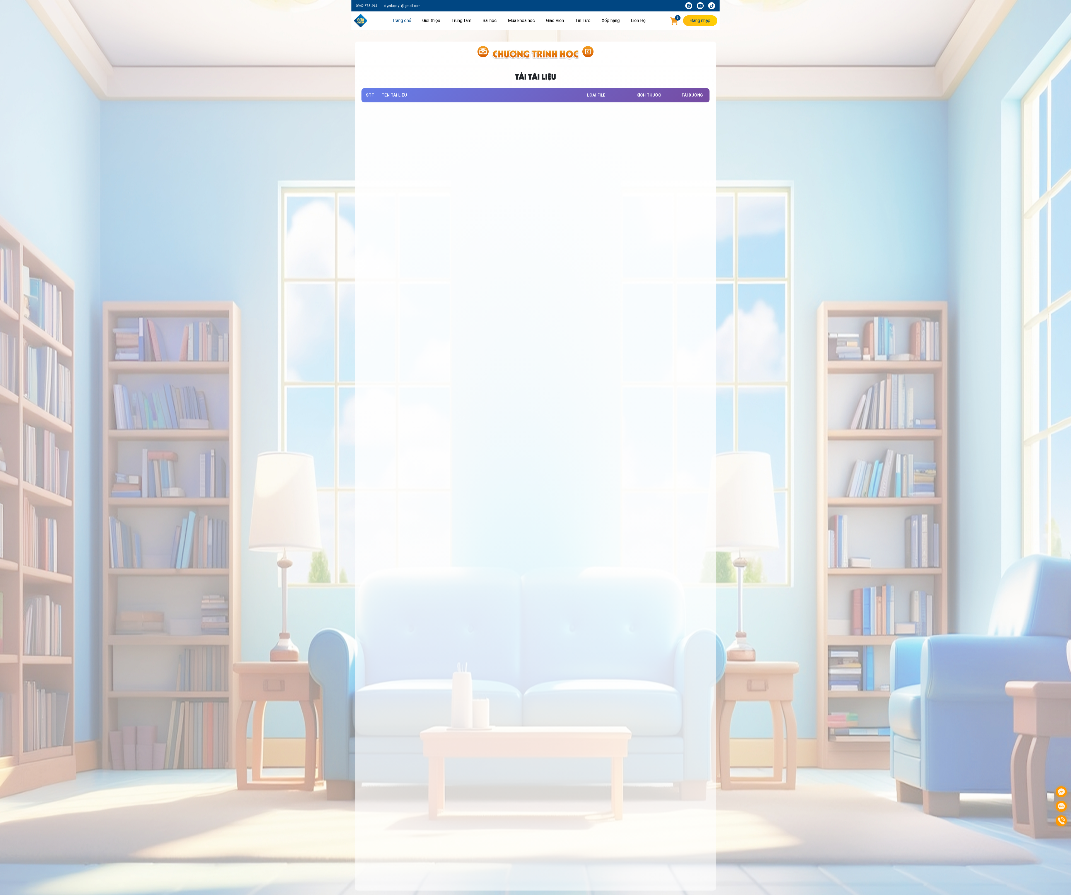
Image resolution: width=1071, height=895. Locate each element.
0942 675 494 (366, 6)
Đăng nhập (700, 20)
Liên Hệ (638, 20)
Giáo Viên (555, 20)
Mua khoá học (521, 20)
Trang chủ (401, 20)
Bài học (490, 20)
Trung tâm (461, 20)
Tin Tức (582, 20)
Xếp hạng (611, 20)
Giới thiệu (431, 20)
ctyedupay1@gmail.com (402, 6)
